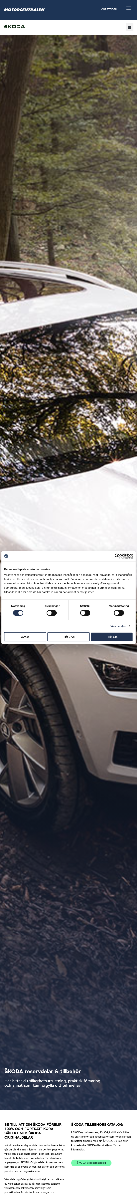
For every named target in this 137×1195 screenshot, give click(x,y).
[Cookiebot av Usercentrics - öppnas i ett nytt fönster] (117, 556)
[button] (115, 9)
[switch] (52, 613)
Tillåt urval (68, 636)
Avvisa (25, 636)
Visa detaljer (118, 625)
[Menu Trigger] (128, 8)
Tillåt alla (111, 636)
